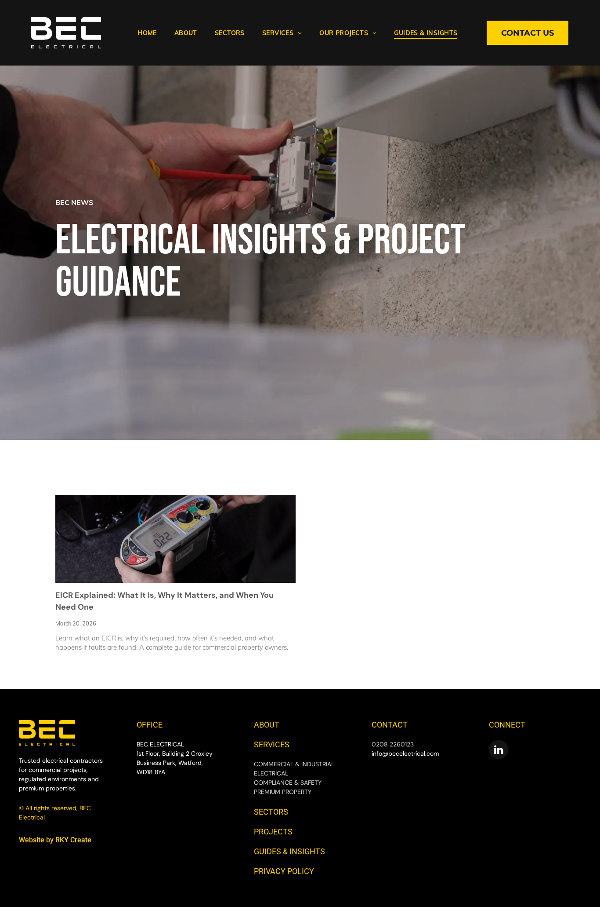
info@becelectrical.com (405, 753)
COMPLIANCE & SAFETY (288, 782)
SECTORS (271, 811)
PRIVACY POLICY (284, 871)
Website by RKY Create (55, 840)
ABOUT (266, 724)
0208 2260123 (393, 744)
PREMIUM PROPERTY (282, 792)
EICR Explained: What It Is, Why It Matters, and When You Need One (164, 601)
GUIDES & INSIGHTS (289, 851)
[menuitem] (147, 33)
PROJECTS (273, 831)
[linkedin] (498, 750)
